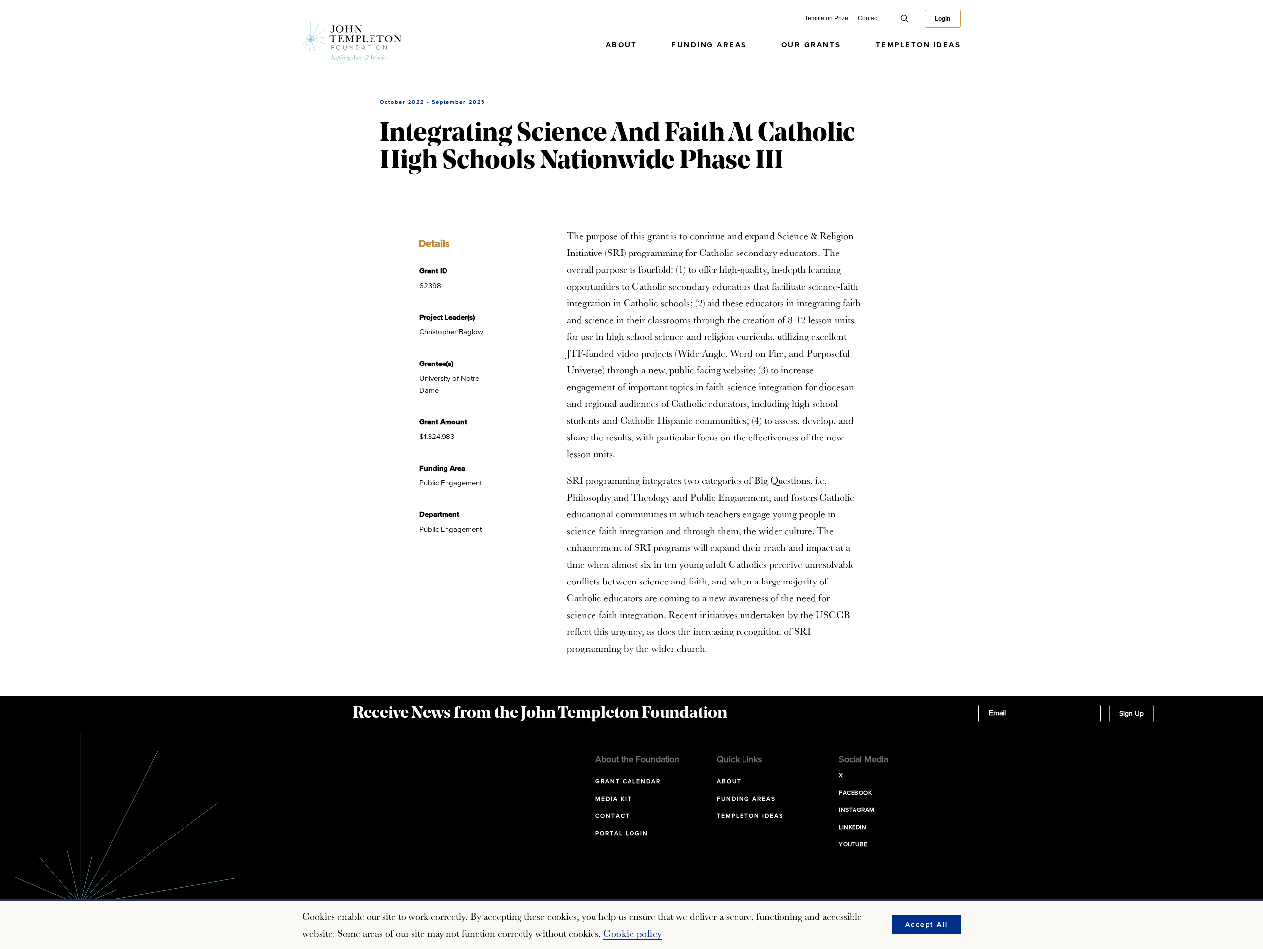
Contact (868, 18)
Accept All (926, 924)
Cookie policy (632, 933)
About (621, 45)
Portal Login (621, 834)
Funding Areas (709, 45)
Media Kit (613, 799)
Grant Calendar (628, 782)
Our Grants (811, 45)
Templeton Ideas (918, 45)
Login (942, 18)
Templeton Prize (826, 18)
